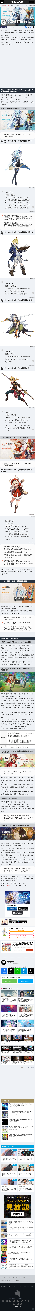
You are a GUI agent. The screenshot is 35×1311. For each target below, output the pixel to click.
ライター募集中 (16, 1280)
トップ (3, 1277)
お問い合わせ (18, 1277)
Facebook (4, 972)
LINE (17, 972)
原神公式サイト (11, 885)
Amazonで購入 (22, 930)
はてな (24, 971)
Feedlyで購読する (8, 981)
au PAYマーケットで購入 (22, 937)
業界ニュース (3, 27)
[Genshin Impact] (17, 897)
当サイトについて (10, 1277)
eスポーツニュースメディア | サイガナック (17, 1298)
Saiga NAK (17, 2)
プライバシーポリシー (6, 1280)
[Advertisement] (17, 68)
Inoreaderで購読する (24, 981)
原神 (10, 919)
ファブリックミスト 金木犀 (28, 1067)
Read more (29, 949)
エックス (10, 972)
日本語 (30, 2)
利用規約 (24, 1277)
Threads (30, 972)
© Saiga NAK (17, 1306)
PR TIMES (33, 130)
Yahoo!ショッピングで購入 (22, 935)
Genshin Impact (11, 905)
